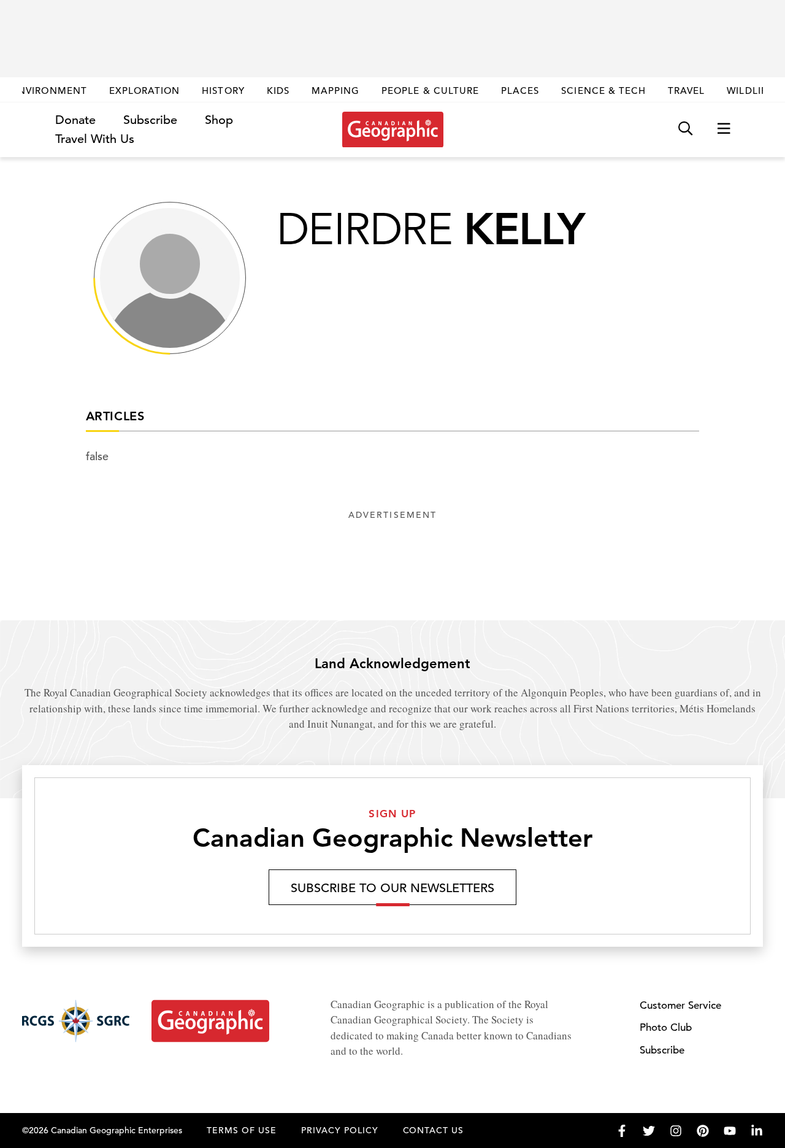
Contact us (433, 1130)
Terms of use (242, 1130)
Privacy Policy (339, 1130)
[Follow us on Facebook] (622, 1131)
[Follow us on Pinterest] (703, 1131)
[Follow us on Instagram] (676, 1131)
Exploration (144, 90)
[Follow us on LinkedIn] (757, 1131)
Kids (278, 90)
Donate (75, 120)
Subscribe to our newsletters (392, 888)
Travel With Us (94, 139)
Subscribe (150, 120)
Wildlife (750, 90)
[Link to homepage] (392, 129)
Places (520, 90)
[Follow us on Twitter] (649, 1131)
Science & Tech (603, 90)
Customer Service (680, 1005)
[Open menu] (724, 129)
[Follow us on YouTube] (730, 1131)
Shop (219, 120)
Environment (49, 90)
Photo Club (666, 1027)
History (223, 90)
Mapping (335, 90)
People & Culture (430, 90)
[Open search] (685, 129)
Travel (686, 90)
